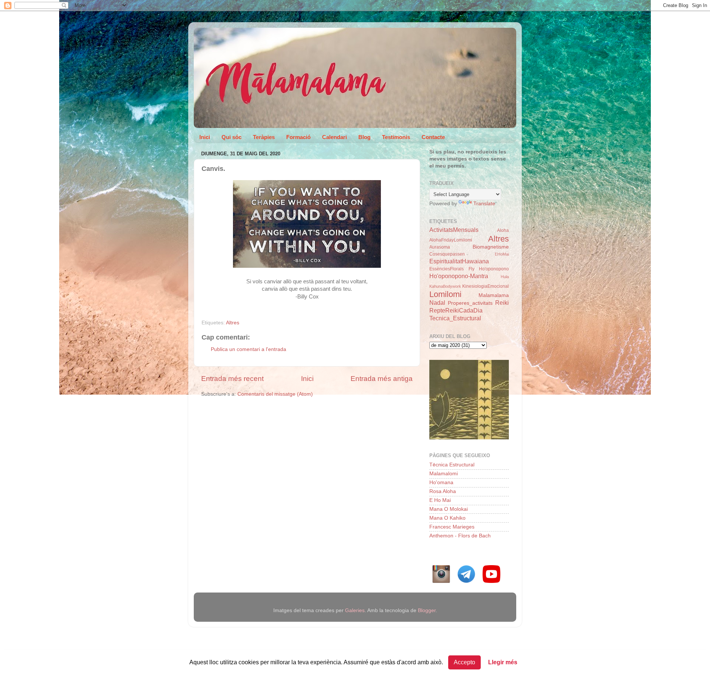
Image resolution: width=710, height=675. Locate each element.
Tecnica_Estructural (455, 318)
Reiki (502, 302)
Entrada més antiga (382, 378)
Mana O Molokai (448, 509)
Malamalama (494, 295)
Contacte (433, 137)
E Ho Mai (440, 500)
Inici (204, 137)
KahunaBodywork (445, 286)
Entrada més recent (232, 378)
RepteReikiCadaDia (456, 310)
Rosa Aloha (442, 491)
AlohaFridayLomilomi (450, 240)
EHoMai (502, 254)
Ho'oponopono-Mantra (458, 276)
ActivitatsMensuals (454, 229)
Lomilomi (445, 294)
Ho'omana (441, 482)
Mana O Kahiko (447, 518)
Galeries (355, 610)
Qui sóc (231, 137)
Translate (484, 203)
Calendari (334, 137)
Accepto (464, 662)
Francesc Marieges (451, 527)
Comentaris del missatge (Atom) (275, 394)
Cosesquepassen (447, 254)
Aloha (503, 230)
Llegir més (502, 662)
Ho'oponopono (494, 268)
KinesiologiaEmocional (485, 286)
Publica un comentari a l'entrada (248, 349)
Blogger (427, 610)
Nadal (437, 302)
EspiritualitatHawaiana (459, 261)
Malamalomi (443, 473)
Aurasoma (439, 247)
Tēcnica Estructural (451, 465)
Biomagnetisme (491, 247)
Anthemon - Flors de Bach (460, 536)
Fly (471, 268)
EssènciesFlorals (446, 268)
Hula (505, 276)
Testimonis (396, 137)
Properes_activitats (470, 303)
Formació (298, 137)
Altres (232, 322)
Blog (364, 137)
